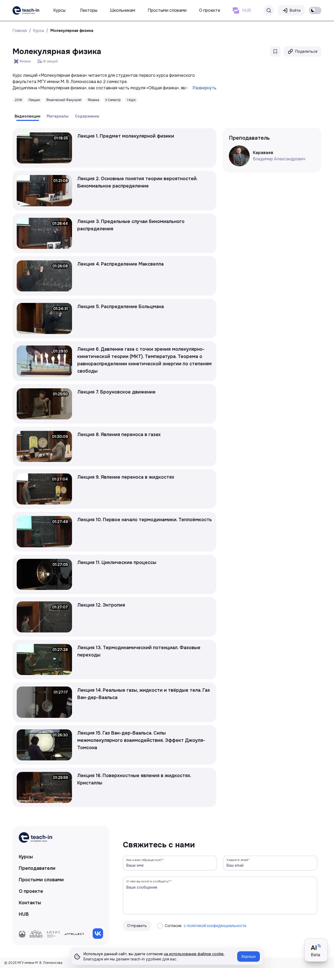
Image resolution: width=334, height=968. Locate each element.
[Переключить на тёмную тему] (315, 10)
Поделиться (306, 51)
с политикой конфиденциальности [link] (215, 925)
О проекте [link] (31, 891)
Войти (295, 10)
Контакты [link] (30, 903)
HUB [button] (246, 10)
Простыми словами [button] (167, 10)
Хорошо (248, 956)
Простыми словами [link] (41, 880)
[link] (26, 10)
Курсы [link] (26, 857)
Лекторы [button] (88, 10)
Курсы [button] (59, 10)
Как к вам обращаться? (144, 860)
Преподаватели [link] (37, 868)
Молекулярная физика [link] (71, 30)
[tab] (27, 116)
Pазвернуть (204, 88)
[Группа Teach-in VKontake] (98, 933)
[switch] (315, 10)
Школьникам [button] (122, 10)
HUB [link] (24, 914)
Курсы (38, 30)
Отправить (137, 925)
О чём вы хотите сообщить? (148, 881)
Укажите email (237, 860)
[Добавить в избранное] (275, 51)
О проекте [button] (209, 10)
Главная (20, 30)
